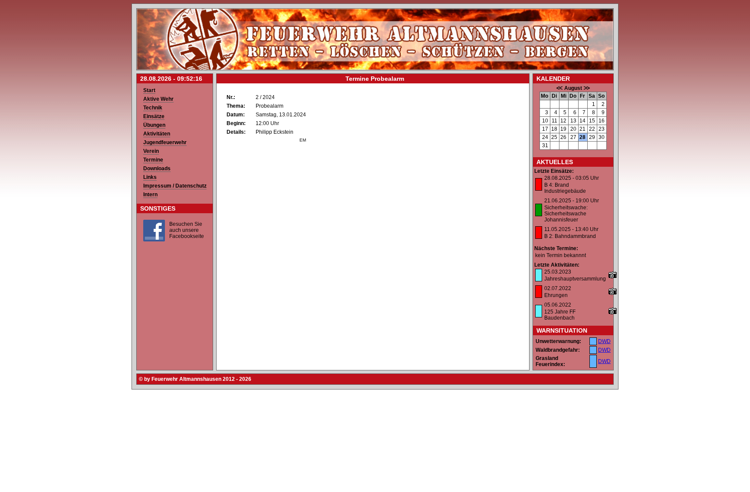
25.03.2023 (557, 272)
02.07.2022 (557, 288)
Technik (152, 108)
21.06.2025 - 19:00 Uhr (571, 201)
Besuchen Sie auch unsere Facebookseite (186, 230)
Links (150, 177)
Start (149, 90)
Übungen (154, 125)
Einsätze (153, 116)
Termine (153, 160)
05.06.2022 (557, 305)
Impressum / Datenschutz (175, 186)
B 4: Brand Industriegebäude (565, 188)
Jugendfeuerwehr (165, 142)
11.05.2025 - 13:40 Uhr (571, 229)
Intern (150, 195)
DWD (604, 341)
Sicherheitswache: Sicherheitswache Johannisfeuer (566, 214)
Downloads (157, 168)
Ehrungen (556, 295)
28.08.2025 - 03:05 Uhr (571, 178)
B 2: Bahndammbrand (570, 236)
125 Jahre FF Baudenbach (560, 315)
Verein (151, 151)
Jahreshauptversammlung (575, 279)
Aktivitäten (156, 134)
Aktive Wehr (158, 99)
